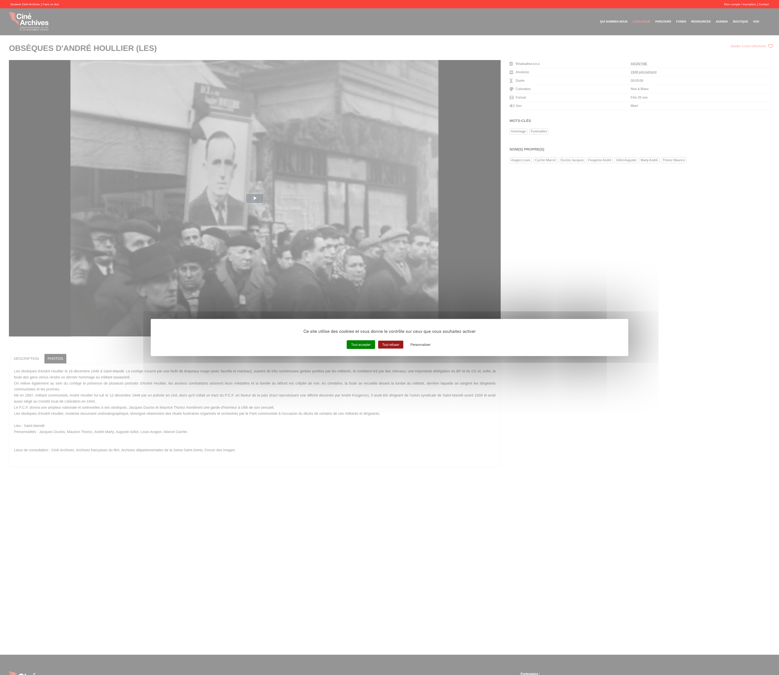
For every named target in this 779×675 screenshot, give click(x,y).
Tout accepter (361, 344)
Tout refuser (390, 344)
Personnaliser (420, 344)
